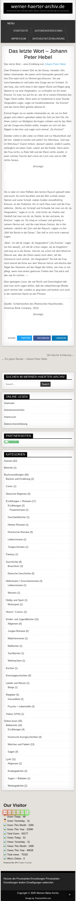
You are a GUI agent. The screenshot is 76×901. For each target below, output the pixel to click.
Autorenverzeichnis (49, 30)
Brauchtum (13, 566)
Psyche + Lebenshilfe (19, 706)
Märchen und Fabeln (19, 744)
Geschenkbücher (17, 517)
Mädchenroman (16, 638)
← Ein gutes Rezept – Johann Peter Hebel (24, 359)
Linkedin (61, 338)
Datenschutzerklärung (48, 38)
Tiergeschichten (16, 547)
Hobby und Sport (15, 600)
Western (12, 592)
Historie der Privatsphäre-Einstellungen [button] (24, 878)
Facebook (43, 338)
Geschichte (12, 562)
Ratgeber (10, 694)
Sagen (11, 751)
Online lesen (10, 721)
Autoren (8, 461)
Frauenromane (17, 509)
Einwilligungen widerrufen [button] (40, 882)
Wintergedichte (16, 785)
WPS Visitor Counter (23, 863)
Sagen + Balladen (17, 778)
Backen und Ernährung (18, 479)
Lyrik (8, 759)
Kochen (10, 668)
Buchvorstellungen (14, 474)
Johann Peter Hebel (55, 64)
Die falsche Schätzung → (60, 355)
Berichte (8, 467)
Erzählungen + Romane (18, 501)
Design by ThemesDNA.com (38, 898)
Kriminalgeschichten (16, 675)
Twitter (26, 338)
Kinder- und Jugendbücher (20, 619)
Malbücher (13, 646)
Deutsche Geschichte (19, 573)
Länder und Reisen (16, 683)
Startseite (20, 30)
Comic (9, 486)
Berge (11, 687)
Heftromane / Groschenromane (22, 581)
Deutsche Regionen (16, 493)
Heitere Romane (16, 524)
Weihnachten (15, 660)
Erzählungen (14, 505)
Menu (10, 23)
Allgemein (13, 623)
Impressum (18, 38)
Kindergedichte (16, 771)
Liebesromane (15, 539)
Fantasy (10, 554)
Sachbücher (14, 653)
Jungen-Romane (16, 631)
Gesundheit (14, 699)
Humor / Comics (14, 612)
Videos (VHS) (13, 714)
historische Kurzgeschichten (23, 737)
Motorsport (13, 604)
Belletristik (11, 725)
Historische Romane (18, 532)
